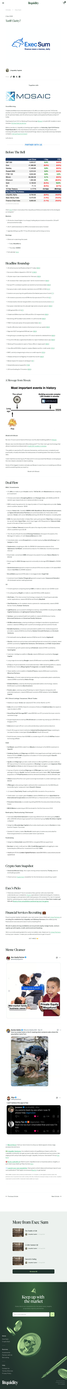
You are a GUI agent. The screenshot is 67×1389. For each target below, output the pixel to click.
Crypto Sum (20, 877)
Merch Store (12, 1145)
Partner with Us (7, 1355)
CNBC (34, 272)
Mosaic (40, 121)
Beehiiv (34, 1170)
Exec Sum (18, 10)
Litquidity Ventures (14, 1151)
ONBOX (63, 1384)
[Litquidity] (33, 3)
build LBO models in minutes (37, 446)
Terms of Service (7, 1371)
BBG (38, 268)
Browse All (33, 1271)
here (10, 210)
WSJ (52, 348)
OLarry (29, 895)
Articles (8, 10)
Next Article (55, 1196)
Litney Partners (55, 917)
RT (50, 297)
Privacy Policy (6, 1373)
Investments (6, 1352)
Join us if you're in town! (19, 134)
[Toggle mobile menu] (3, 3)
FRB (28, 365)
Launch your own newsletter (17, 1168)
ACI (48, 289)
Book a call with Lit (14, 1162)
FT (52, 293)
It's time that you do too (18, 123)
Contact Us (5, 1368)
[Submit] (52, 1314)
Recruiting (5, 1357)
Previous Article (13, 1196)
